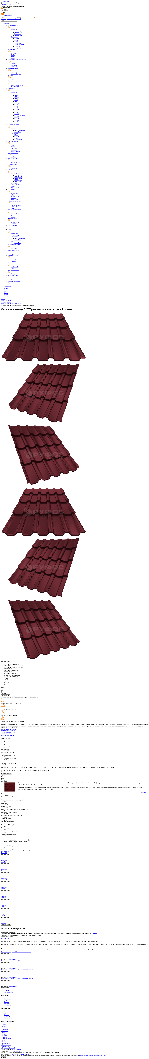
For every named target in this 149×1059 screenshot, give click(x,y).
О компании (7, 999)
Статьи (6, 1012)
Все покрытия (5, 851)
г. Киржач (3, 1026)
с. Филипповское (6, 1043)
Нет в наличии (13, 959)
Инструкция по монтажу (8, 735)
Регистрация (4, 19)
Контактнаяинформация (8, 14)
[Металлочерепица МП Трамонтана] (16, 848)
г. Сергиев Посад (6, 1038)
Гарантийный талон (7, 733)
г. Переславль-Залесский (8, 1048)
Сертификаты (8, 1018)
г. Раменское (4, 1029)
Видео (6, 1013)
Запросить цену (5, 695)
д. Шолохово (4, 1031)
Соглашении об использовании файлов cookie (92, 1055)
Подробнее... (144, 792)
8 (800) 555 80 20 (6, 4)
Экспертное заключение (8, 730)
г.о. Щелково (4, 1037)
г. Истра (3, 1040)
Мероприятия (8, 1005)
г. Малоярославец (6, 1046)
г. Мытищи (4, 1035)
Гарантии (7, 1016)
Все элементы (5, 938)
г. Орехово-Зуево (6, 1045)
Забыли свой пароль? (14, 19)
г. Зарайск (3, 1028)
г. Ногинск (4, 1041)
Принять (3, 1057)
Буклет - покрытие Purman (8, 732)
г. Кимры (3, 1034)
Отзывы (6, 1002)
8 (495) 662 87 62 (6, 1)
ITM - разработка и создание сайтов (18, 1054)
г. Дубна (3, 1032)
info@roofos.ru (17, 1051)
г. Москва (3, 1024)
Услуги (94, 933)
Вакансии (7, 1003)
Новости (6, 1015)
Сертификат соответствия (8, 729)
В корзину (4, 860)
